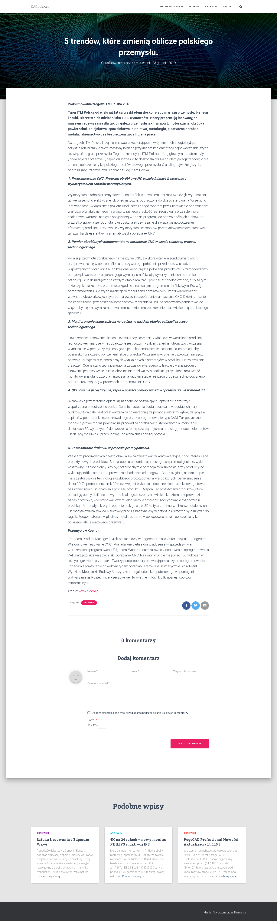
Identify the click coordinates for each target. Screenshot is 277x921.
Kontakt (228, 6)
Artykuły (193, 6)
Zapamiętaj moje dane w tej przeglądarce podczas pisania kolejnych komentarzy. (140, 712)
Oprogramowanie (170, 6)
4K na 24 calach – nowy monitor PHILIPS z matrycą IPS (138, 841)
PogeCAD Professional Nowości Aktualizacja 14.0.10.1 (211, 841)
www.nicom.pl (89, 591)
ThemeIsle (240, 912)
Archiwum (211, 6)
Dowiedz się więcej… (49, 876)
